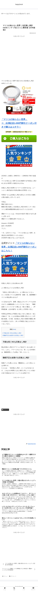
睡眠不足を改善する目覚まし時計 (12, 335)
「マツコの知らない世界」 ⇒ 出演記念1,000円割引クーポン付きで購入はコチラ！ (19, 123)
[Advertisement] (19, 56)
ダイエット (5, 409)
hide (14, 329)
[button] (34, 318)
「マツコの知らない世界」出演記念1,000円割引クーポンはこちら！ (19, 247)
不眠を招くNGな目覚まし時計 (11, 333)
